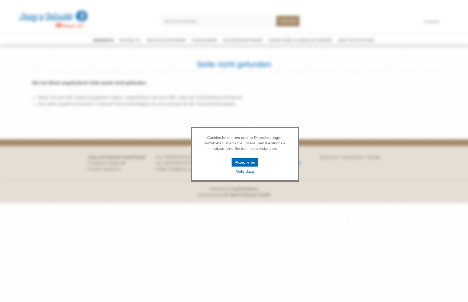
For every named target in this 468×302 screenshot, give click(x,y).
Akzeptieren (245, 162)
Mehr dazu (245, 171)
